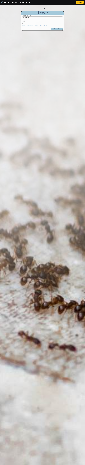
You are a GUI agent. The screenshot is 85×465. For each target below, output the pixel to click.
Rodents (16, 2)
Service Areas (28, 2)
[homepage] (5, 2)
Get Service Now (56, 28)
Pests (13, 2)
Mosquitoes (22, 2)
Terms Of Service (42, 25)
